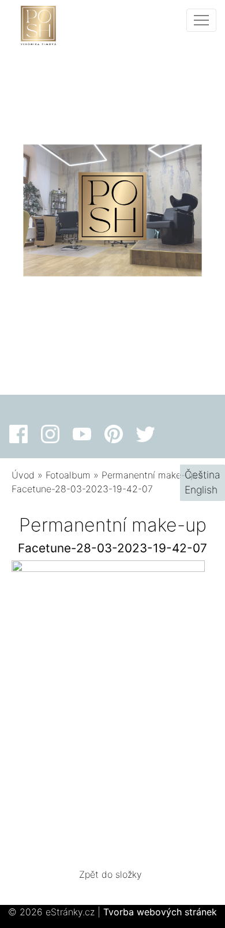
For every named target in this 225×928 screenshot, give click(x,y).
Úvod (23, 475)
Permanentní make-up (149, 475)
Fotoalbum (68, 475)
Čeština (202, 475)
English (201, 490)
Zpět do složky (110, 874)
